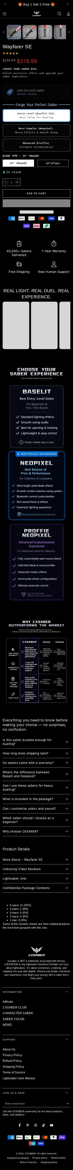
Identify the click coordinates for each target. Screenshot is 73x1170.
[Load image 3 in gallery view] (45, 32)
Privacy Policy (12, 1055)
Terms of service (28, 1162)
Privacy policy (39, 1158)
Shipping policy (49, 1162)
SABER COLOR (14, 1019)
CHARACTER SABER (18, 1013)
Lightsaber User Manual (19, 1078)
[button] (36, 203)
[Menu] (4, 14)
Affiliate (8, 1001)
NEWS (7, 1024)
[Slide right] (67, 4)
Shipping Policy (13, 1066)
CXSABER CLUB (14, 1007)
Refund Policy (12, 1060)
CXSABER (30, 1153)
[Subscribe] (68, 1104)
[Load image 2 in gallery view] (30, 32)
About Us (9, 1049)
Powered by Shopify (18, 1158)
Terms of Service (14, 1072)
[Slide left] (6, 4)
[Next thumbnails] (69, 32)
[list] (36, 258)
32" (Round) (18, 163)
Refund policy (58, 1158)
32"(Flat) (53, 163)
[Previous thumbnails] (4, 32)
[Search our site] (59, 14)
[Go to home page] (36, 14)
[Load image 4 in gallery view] (61, 32)
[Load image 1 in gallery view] (14, 32)
